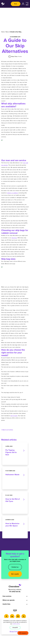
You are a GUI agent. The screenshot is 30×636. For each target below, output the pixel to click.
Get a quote (15, 574)
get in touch (14, 415)
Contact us (15, 567)
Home (3, 32)
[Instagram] (18, 616)
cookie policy (16, 624)
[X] (23, 616)
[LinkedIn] (12, 616)
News (7, 32)
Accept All (15, 627)
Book (15, 4)
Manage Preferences (15, 631)
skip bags (14, 237)
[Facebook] (6, 616)
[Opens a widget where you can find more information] (22, 633)
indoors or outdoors (12, 193)
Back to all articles (8, 430)
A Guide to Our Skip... (16, 32)
